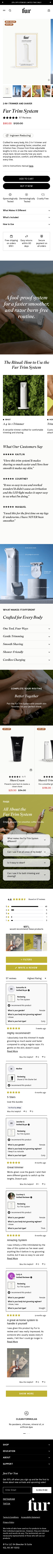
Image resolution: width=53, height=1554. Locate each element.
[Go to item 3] (26, 91)
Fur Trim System (23, 1000)
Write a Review (32, 968)
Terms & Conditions (11, 1517)
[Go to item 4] (36, 91)
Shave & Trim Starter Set (27, 1079)
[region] (26, 942)
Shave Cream (17, 780)
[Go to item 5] (46, 91)
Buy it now (26, 186)
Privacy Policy (8, 1522)
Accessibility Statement (30, 1517)
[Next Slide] (44, 942)
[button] (17, 117)
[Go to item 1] (7, 91)
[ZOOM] (49, 80)
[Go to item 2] (17, 91)
